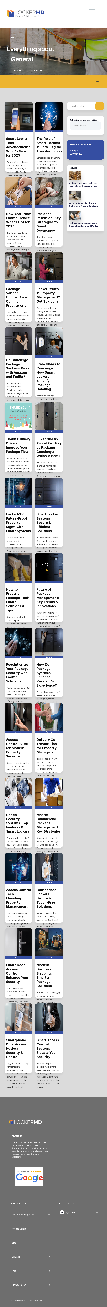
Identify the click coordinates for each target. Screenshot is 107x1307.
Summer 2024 (76, 153)
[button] (91, 14)
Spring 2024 (76, 150)
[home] (27, 14)
